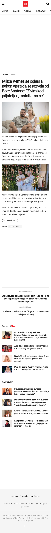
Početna (5, 75)
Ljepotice (41, 11)
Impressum (15, 496)
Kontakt (25, 496)
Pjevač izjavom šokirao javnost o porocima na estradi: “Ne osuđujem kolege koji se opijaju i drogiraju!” (31, 391)
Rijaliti (16, 11)
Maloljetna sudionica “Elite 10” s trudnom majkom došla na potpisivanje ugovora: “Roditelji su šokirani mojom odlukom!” (31, 402)
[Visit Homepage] (25, 4)
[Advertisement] (25, 42)
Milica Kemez (15, 226)
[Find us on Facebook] (24, 526)
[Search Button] (47, 4)
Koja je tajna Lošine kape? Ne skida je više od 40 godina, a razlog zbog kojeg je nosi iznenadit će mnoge (31, 423)
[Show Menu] (3, 4)
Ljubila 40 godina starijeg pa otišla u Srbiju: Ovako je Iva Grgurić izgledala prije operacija (31, 358)
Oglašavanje (35, 496)
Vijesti (5, 11)
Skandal (28, 11)
